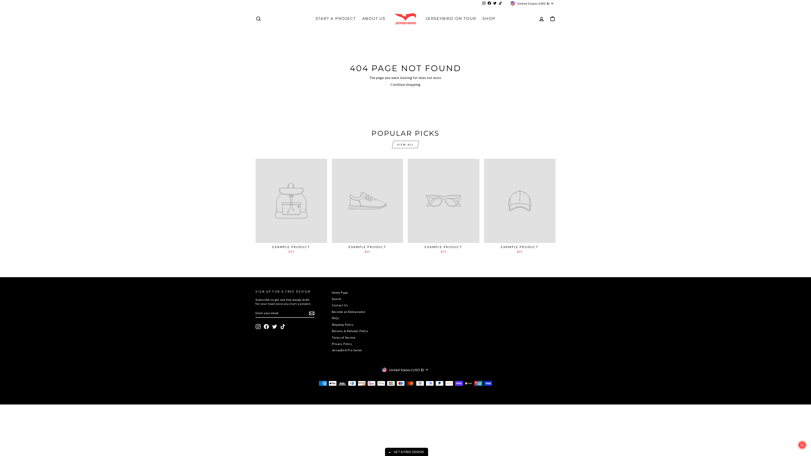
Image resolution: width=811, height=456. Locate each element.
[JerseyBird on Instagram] (258, 326)
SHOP (488, 18)
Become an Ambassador (349, 312)
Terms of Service (344, 337)
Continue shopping (405, 84)
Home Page (340, 292)
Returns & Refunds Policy (350, 331)
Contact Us (340, 305)
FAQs (335, 318)
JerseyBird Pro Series (347, 350)
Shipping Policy (343, 324)
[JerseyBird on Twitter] (274, 326)
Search (337, 299)
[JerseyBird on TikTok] (282, 326)
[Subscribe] (311, 313)
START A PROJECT (336, 18)
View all (405, 144)
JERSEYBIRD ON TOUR (451, 18)
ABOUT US (373, 18)
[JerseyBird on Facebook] (266, 326)
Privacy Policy (342, 344)
